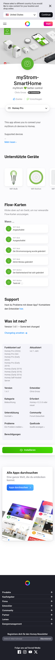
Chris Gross (35, 391)
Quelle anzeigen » (37, 427)
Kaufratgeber (8, 597)
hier (21, 308)
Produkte (6, 592)
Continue (46, 14)
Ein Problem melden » (14, 427)
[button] (20, 14)
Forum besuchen (37, 416)
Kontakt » (9, 416)
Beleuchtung (10, 402)
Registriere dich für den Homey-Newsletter (27, 634)
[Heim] (27, 23)
